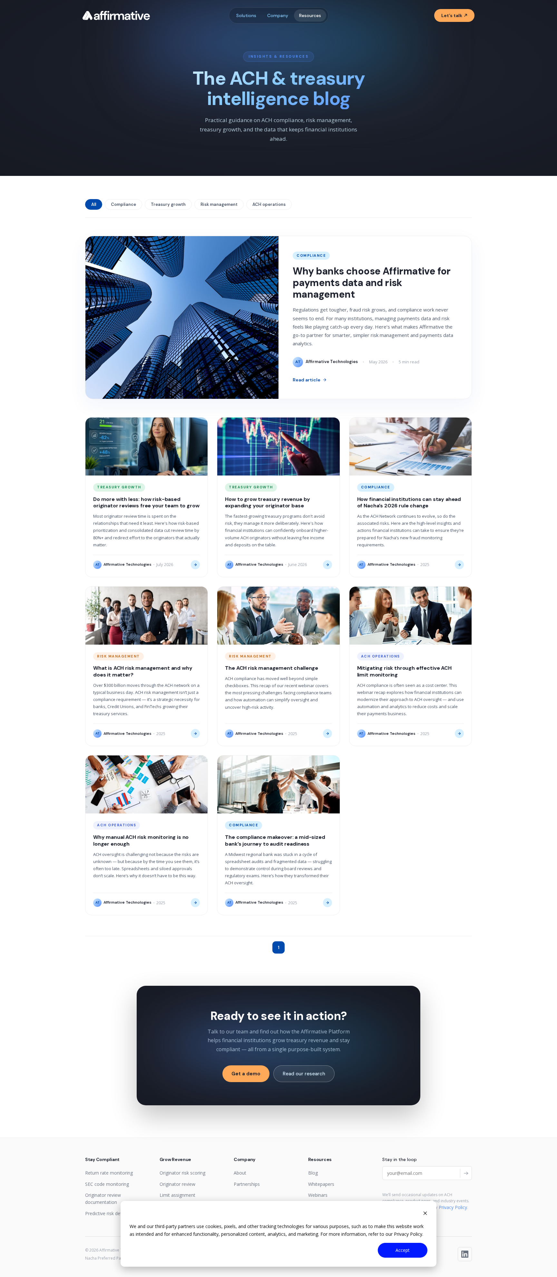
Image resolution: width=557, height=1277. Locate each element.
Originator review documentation (103, 1198)
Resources (310, 15)
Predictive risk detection (110, 1213)
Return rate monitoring (109, 1173)
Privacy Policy (453, 1207)
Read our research (304, 1074)
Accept (403, 1250)
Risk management (219, 204)
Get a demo (245, 1074)
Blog (313, 1173)
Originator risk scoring (182, 1173)
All (93, 204)
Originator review (177, 1184)
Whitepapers (321, 1184)
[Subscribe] (466, 1173)
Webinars (317, 1195)
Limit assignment (177, 1195)
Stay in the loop (399, 1159)
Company (277, 15)
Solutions (246, 15)
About (240, 1173)
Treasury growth (168, 204)
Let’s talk (451, 15)
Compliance (123, 204)
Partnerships (247, 1184)
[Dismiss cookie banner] (425, 1214)
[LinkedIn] (465, 1254)
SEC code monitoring (107, 1184)
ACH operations (269, 204)
